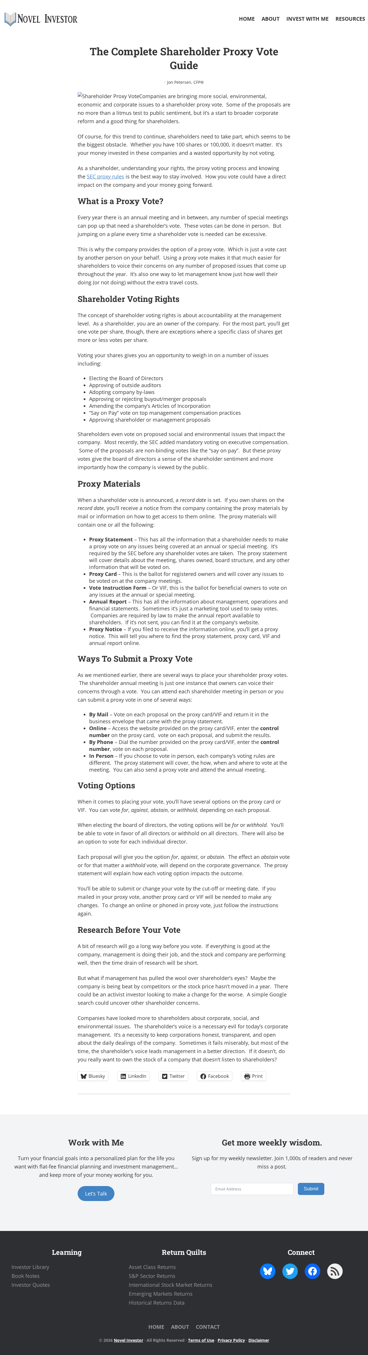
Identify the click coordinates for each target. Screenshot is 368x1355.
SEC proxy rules (105, 176)
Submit (311, 1188)
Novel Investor (128, 1340)
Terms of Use (201, 1340)
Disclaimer (258, 1340)
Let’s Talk (96, 1193)
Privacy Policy (231, 1340)
